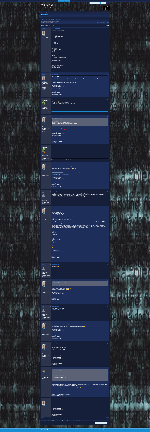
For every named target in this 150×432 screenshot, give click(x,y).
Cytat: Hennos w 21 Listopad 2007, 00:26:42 (60, 118)
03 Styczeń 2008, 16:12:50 (55, 264)
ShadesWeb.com (47, 430)
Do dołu (42, 25)
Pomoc (100, 429)
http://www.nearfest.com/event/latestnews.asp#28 (60, 174)
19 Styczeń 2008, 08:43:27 (55, 398)
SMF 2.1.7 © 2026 (42, 429)
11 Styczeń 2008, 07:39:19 (55, 306)
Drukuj (107, 25)
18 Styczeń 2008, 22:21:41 (55, 367)
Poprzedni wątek (99, 22)
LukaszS (43, 367)
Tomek (43, 191)
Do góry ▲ (108, 429)
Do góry (42, 418)
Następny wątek (106, 22)
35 (53, 25)
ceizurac (43, 28)
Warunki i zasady (104, 429)
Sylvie (68, 17)
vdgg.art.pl (93, 12)
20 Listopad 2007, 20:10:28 (56, 74)
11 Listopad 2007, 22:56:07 (56, 28)
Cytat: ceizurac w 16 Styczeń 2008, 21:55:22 (60, 370)
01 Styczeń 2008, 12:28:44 (55, 191)
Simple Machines (47, 429)
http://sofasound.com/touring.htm (57, 309)
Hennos (43, 99)
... (52, 25)
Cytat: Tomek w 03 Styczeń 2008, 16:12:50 (60, 282)
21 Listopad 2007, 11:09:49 (56, 116)
